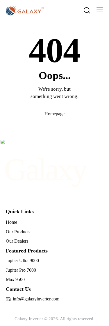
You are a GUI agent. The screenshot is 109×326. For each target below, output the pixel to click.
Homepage (54, 113)
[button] (100, 10)
